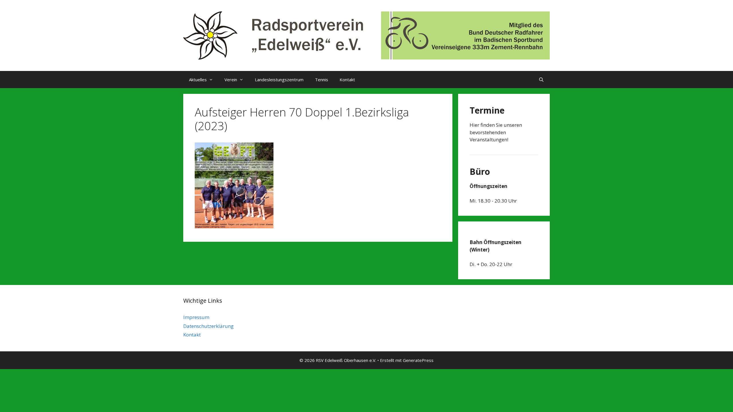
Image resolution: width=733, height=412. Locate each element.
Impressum (196, 317)
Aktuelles (198, 79)
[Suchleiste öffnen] (541, 79)
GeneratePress (418, 360)
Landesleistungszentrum (279, 79)
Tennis (321, 79)
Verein (230, 79)
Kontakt (347, 79)
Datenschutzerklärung (208, 326)
